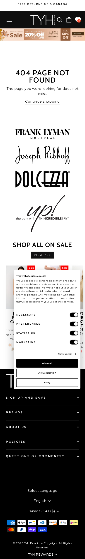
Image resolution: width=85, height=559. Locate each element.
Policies (16, 441)
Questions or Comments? (35, 456)
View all (42, 255)
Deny (47, 382)
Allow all (47, 363)
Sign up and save (26, 397)
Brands (14, 412)
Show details (65, 354)
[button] (42, 554)
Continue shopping (42, 101)
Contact (12, 472)
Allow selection (47, 373)
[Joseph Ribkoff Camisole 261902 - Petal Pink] (10, 345)
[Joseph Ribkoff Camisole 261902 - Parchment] (13, 349)
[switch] (74, 323)
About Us (16, 427)
